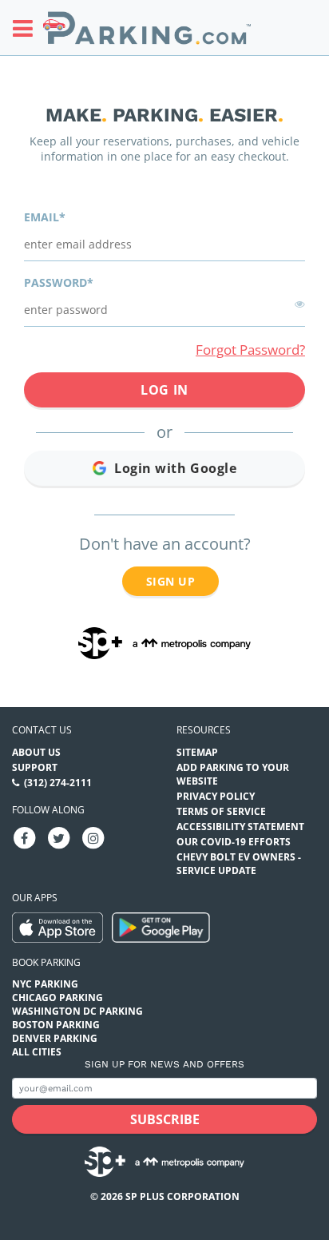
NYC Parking (45, 984)
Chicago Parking (57, 997)
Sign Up (170, 581)
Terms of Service (221, 811)
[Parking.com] (147, 27)
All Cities (36, 1052)
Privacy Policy (215, 796)
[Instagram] (93, 837)
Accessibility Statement (240, 826)
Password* (58, 282)
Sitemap (197, 752)
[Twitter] (59, 837)
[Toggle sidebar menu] (27, 28)
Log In (164, 390)
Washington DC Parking (77, 1011)
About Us (36, 752)
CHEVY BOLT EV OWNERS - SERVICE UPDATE (238, 863)
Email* (44, 217)
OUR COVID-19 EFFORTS (233, 842)
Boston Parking (56, 1024)
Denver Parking (54, 1038)
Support (34, 767)
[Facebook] (25, 837)
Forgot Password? (250, 349)
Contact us (42, 730)
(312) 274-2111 (58, 782)
